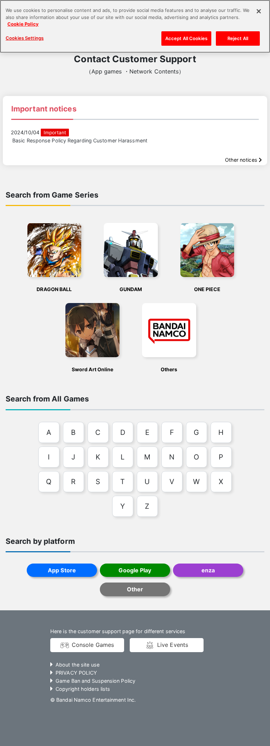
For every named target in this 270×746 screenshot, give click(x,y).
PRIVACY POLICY (76, 673)
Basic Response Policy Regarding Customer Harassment (79, 140)
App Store (62, 570)
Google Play (134, 570)
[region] (135, 26)
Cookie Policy (23, 24)
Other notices (242, 160)
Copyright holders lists (83, 689)
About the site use (77, 665)
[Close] (258, 11)
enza (208, 570)
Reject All (237, 38)
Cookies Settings (25, 38)
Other (135, 589)
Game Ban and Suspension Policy (95, 681)
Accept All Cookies (186, 38)
